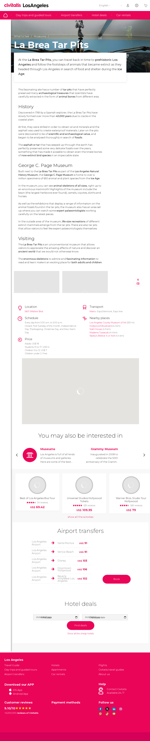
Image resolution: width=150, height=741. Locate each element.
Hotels (55, 665)
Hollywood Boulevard (101, 326)
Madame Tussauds (99, 332)
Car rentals (123, 15)
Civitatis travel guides (111, 669)
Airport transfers (71, 15)
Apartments (58, 669)
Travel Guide (5, 15)
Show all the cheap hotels (80, 633)
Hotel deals (99, 15)
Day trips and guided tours (33, 15)
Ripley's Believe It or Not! (102, 335)
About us (104, 674)
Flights (103, 665)
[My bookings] (128, 5)
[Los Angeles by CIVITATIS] (13, 5)
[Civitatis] (10, 736)
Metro (93, 311)
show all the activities (80, 517)
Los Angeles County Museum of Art (108, 322)
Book (116, 579)
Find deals (80, 625)
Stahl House (96, 329)
